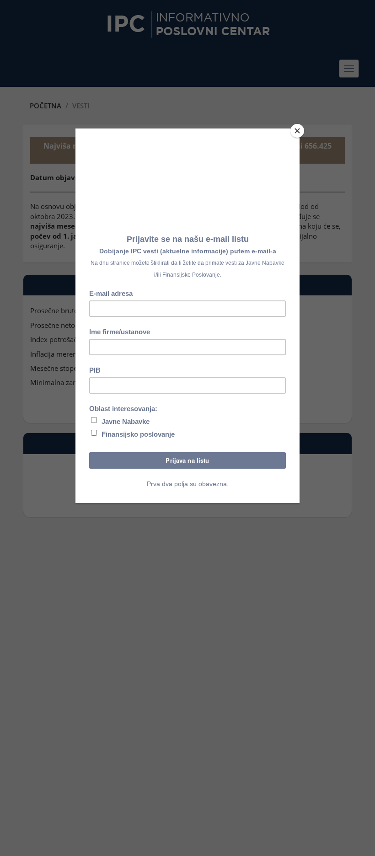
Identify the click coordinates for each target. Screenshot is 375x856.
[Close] (297, 131)
